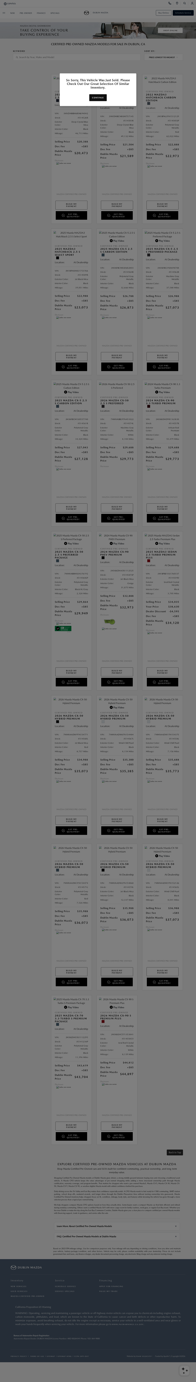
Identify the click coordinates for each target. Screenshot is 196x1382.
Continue (98, 98)
